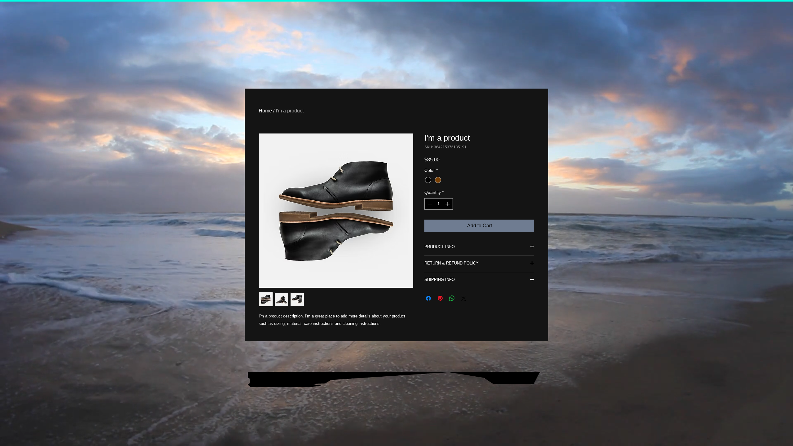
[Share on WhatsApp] (452, 298)
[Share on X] (463, 298)
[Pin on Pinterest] (440, 298)
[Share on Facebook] (428, 298)
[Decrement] (429, 204)
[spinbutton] (438, 204)
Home (265, 110)
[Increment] (448, 204)
